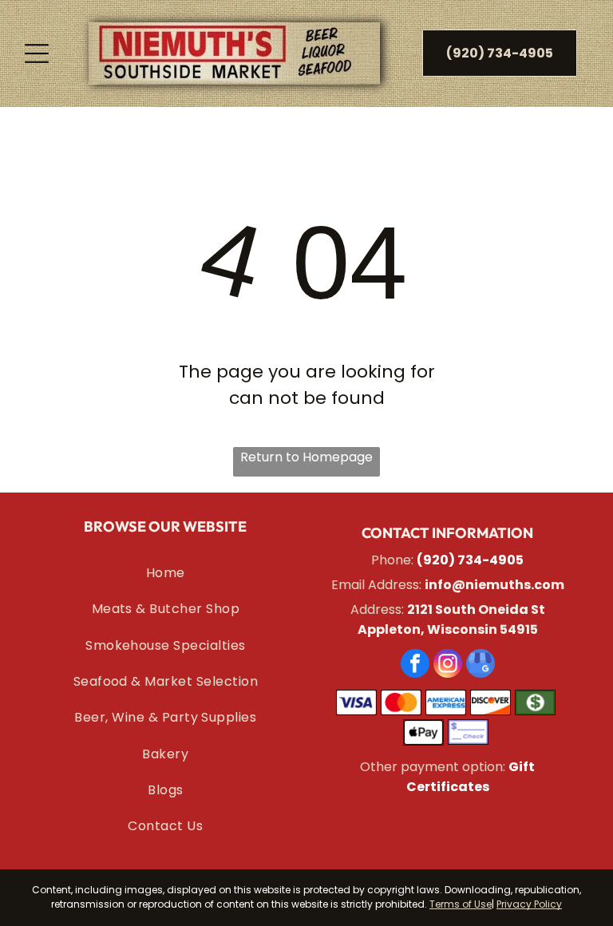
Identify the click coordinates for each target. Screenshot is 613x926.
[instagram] (447, 665)
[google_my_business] (480, 665)
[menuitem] (165, 573)
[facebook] (415, 665)
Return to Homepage (306, 457)
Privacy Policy (529, 904)
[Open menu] (37, 53)
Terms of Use (460, 904)
